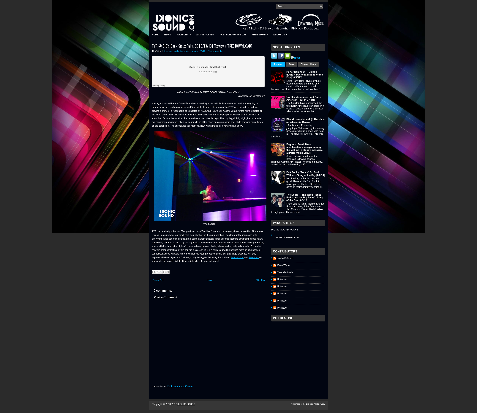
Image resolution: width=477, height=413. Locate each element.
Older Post (260, 280)
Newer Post (158, 280)
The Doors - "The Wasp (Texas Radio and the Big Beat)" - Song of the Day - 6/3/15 (304, 197)
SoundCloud (237, 257)
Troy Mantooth (285, 272)
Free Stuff (260, 34)
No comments (215, 51)
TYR (202, 51)
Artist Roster (205, 34)
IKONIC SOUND (186, 404)
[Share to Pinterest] (168, 272)
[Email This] (153, 272)
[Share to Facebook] (164, 272)
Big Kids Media (313, 404)
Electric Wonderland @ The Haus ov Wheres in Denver (305, 121)
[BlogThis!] (157, 272)
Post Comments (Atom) (179, 386)
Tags (291, 64)
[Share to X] (160, 272)
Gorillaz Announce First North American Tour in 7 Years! (303, 98)
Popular (278, 64)
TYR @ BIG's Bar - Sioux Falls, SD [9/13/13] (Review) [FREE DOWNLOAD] (202, 46)
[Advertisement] (299, 346)
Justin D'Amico (285, 258)
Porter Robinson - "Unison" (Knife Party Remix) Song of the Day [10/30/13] (304, 74)
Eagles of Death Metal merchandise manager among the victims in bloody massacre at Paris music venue (304, 148)
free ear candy (171, 51)
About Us (280, 34)
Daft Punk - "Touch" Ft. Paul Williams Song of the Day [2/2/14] (305, 174)
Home (155, 34)
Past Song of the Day (233, 34)
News (167, 34)
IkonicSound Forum (287, 237)
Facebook (254, 257)
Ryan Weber (283, 265)
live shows (185, 51)
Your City (183, 34)
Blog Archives (308, 64)
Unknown (282, 279)
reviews (195, 51)
